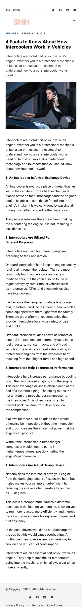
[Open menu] (74, 21)
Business (12, 33)
